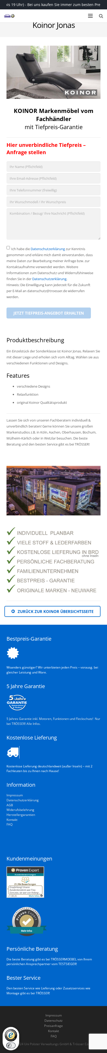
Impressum (14, 795)
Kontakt (11, 819)
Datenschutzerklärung (48, 248)
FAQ (9, 824)
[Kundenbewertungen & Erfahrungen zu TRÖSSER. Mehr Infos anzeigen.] (25, 896)
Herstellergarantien (20, 815)
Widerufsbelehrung (20, 810)
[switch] (11, 1045)
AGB (9, 805)
